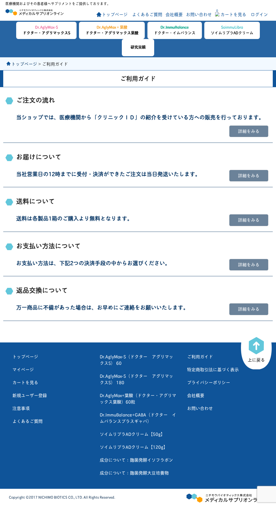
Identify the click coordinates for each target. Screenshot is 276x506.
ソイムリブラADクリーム (232, 29)
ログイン (259, 14)
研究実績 (138, 46)
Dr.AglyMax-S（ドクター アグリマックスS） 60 (136, 359)
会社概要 (174, 14)
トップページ (115, 14)
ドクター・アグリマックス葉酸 (111, 29)
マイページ (23, 369)
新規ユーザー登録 (29, 395)
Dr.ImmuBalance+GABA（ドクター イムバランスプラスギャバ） (138, 417)
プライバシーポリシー (208, 382)
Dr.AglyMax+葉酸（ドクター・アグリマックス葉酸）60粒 (138, 398)
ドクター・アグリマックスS (46, 29)
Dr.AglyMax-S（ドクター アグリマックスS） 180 (136, 378)
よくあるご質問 (147, 14)
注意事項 (21, 408)
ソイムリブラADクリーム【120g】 (134, 446)
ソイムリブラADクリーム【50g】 (132, 433)
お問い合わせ (199, 14)
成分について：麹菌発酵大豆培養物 (134, 472)
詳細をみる (249, 131)
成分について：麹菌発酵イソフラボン (136, 459)
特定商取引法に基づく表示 (213, 369)
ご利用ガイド (200, 356)
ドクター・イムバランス (174, 29)
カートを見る (231, 14)
